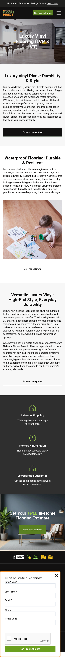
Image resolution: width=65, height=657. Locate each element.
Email (8, 600)
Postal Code (11, 619)
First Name (11, 582)
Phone (9, 610)
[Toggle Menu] (59, 12)
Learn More (52, 3)
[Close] (56, 575)
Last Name (11, 592)
